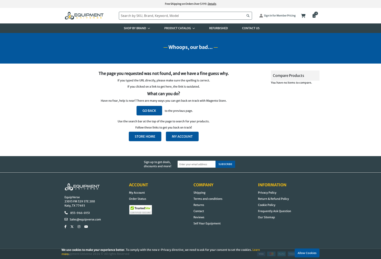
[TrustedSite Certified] (140, 210)
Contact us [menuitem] (251, 28)
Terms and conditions (207, 199)
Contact (198, 211)
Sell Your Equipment (207, 223)
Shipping (199, 192)
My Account (182, 136)
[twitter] (72, 227)
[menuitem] (135, 28)
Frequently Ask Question (274, 211)
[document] (190, 251)
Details (212, 4)
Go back (149, 111)
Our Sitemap (266, 217)
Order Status (137, 199)
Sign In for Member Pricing (280, 15)
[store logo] (89, 16)
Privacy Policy (267, 192)
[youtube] (86, 227)
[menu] (191, 28)
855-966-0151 (80, 213)
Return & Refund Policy (273, 199)
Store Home (145, 136)
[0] (314, 16)
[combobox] (185, 16)
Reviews (198, 217)
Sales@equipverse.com (85, 219)
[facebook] (65, 227)
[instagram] (79, 227)
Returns (198, 205)
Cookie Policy (266, 205)
